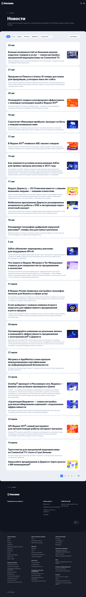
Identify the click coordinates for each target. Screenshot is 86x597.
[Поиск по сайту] (81, 3)
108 (78, 476)
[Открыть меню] (84, 3)
